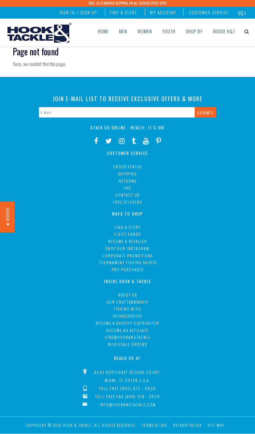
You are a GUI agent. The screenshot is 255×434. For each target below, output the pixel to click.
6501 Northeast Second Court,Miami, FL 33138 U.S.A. (127, 376)
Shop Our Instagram (127, 248)
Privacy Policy (187, 425)
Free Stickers (127, 202)
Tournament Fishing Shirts (128, 262)
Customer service (209, 12)
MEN (123, 31)
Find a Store (123, 12)
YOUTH (168, 31)
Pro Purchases (128, 269)
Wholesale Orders (127, 344)
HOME (103, 31)
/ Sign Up (87, 12)
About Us (127, 294)
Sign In (67, 12)
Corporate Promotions (128, 255)
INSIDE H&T (224, 31)
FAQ (127, 187)
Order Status (127, 166)
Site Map (216, 425)
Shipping (127, 173)
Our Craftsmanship (127, 302)
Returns (128, 181)
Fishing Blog (127, 308)
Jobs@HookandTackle (127, 337)
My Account (163, 12)
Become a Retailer (127, 241)
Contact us (127, 195)
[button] (7, 217)
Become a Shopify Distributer (127, 323)
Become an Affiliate (127, 330)
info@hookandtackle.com (128, 404)
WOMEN (144, 31)
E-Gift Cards (127, 234)
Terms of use (155, 425)
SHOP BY (194, 31)
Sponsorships (127, 316)
